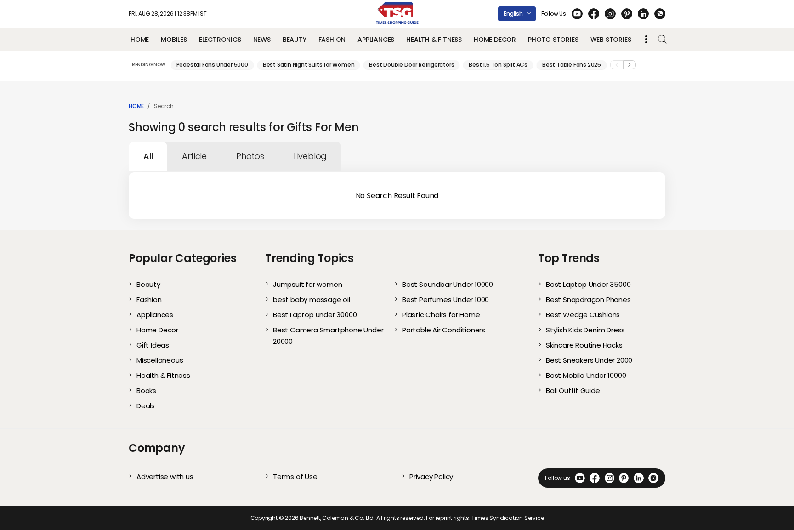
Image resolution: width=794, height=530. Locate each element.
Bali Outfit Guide (573, 390)
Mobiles (174, 39)
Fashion (332, 39)
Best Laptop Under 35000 (588, 284)
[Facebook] (593, 13)
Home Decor (495, 39)
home (136, 106)
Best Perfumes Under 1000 (445, 299)
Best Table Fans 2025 (571, 64)
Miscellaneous (159, 360)
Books (146, 390)
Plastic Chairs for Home (441, 314)
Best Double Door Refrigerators (411, 64)
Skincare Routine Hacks (584, 345)
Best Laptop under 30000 (315, 314)
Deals (145, 405)
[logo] (397, 14)
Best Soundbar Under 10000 (447, 284)
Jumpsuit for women (307, 284)
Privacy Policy (431, 476)
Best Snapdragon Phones (588, 299)
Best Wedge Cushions (583, 314)
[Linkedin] (643, 13)
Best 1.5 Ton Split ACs (498, 64)
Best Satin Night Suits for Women (309, 64)
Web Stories (610, 39)
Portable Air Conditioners (443, 330)
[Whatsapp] (659, 13)
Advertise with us (164, 476)
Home (139, 39)
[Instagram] (610, 13)
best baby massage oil (311, 299)
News (262, 39)
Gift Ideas (152, 345)
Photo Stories (553, 39)
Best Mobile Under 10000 (586, 375)
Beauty (294, 39)
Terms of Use (295, 476)
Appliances (375, 39)
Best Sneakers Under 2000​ (589, 360)
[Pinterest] (626, 13)
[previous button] (616, 64)
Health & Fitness (434, 39)
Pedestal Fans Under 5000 (212, 64)
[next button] (629, 64)
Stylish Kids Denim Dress (585, 330)
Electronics (220, 39)
